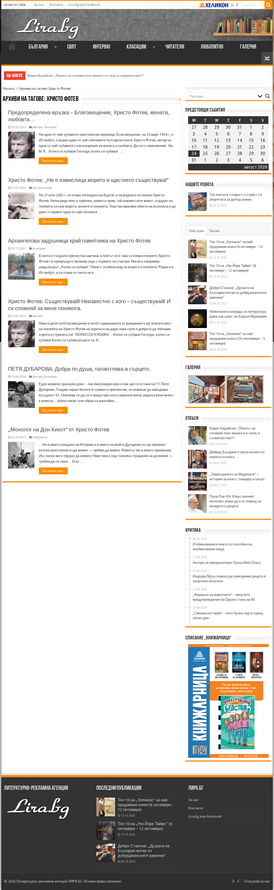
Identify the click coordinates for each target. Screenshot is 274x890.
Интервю (101, 47)
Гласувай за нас (257, 881)
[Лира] (48, 22)
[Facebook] (237, 5)
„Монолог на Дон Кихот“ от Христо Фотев (58, 429)
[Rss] (232, 5)
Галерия (248, 47)
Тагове (214, 231)
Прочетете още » (53, 161)
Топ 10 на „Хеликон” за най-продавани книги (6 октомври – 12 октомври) (236, 246)
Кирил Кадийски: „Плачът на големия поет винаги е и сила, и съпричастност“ (86, 75)
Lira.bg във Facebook (84, 5)
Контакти (56, 5)
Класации (136, 47)
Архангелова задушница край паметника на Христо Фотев (79, 240)
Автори (37, 127)
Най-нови (196, 231)
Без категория (42, 188)
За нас (39, 5)
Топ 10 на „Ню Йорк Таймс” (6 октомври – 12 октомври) (145, 826)
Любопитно (212, 47)
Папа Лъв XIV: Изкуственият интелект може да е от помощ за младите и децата (235, 501)
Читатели (174, 47)
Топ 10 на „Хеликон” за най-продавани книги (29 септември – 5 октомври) (237, 338)
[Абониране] (179, 99)
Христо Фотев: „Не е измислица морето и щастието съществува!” (88, 180)
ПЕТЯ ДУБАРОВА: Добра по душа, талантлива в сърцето (78, 369)
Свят (71, 47)
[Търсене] (269, 5)
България (38, 47)
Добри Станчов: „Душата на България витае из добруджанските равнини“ (238, 292)
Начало (12, 46)
